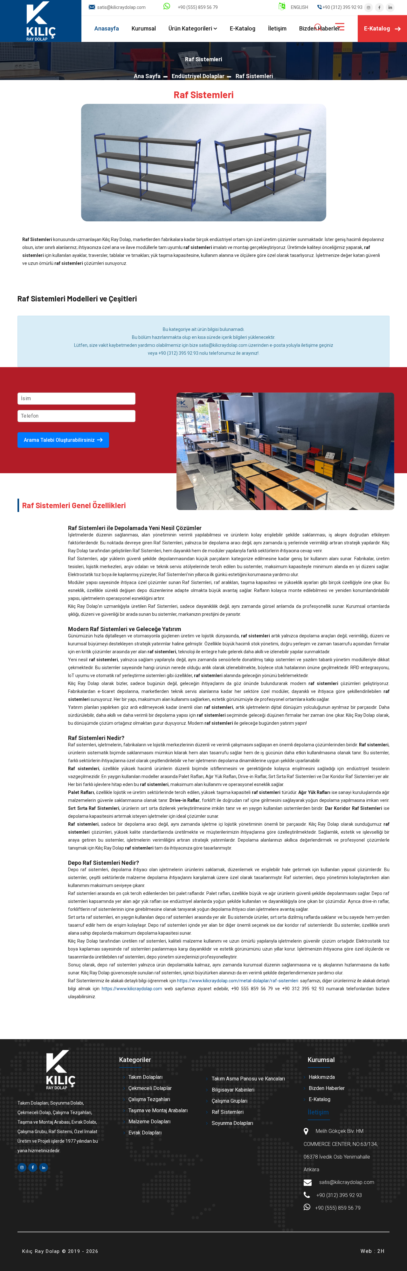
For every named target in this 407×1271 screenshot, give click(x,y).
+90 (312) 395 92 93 (339, 1195)
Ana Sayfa (147, 76)
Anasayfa (106, 28)
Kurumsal (144, 28)
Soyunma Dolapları (232, 1123)
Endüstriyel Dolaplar (198, 76)
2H (381, 1251)
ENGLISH (299, 7)
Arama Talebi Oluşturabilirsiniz (59, 440)
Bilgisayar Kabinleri (233, 1090)
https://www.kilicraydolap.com (132, 988)
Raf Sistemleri (228, 1112)
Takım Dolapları (145, 1077)
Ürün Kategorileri (190, 28)
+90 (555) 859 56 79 (196, 7)
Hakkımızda (322, 1077)
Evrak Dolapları (145, 1133)
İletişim (277, 28)
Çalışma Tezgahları (149, 1099)
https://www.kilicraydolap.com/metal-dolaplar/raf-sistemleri (237, 980)
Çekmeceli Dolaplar (150, 1088)
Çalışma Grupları (229, 1101)
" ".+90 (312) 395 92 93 (339, 7)
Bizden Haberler (327, 1088)
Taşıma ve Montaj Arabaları (158, 1110)
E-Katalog (242, 28)
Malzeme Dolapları (149, 1122)
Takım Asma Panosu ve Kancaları (248, 1079)
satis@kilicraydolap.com (121, 7)
